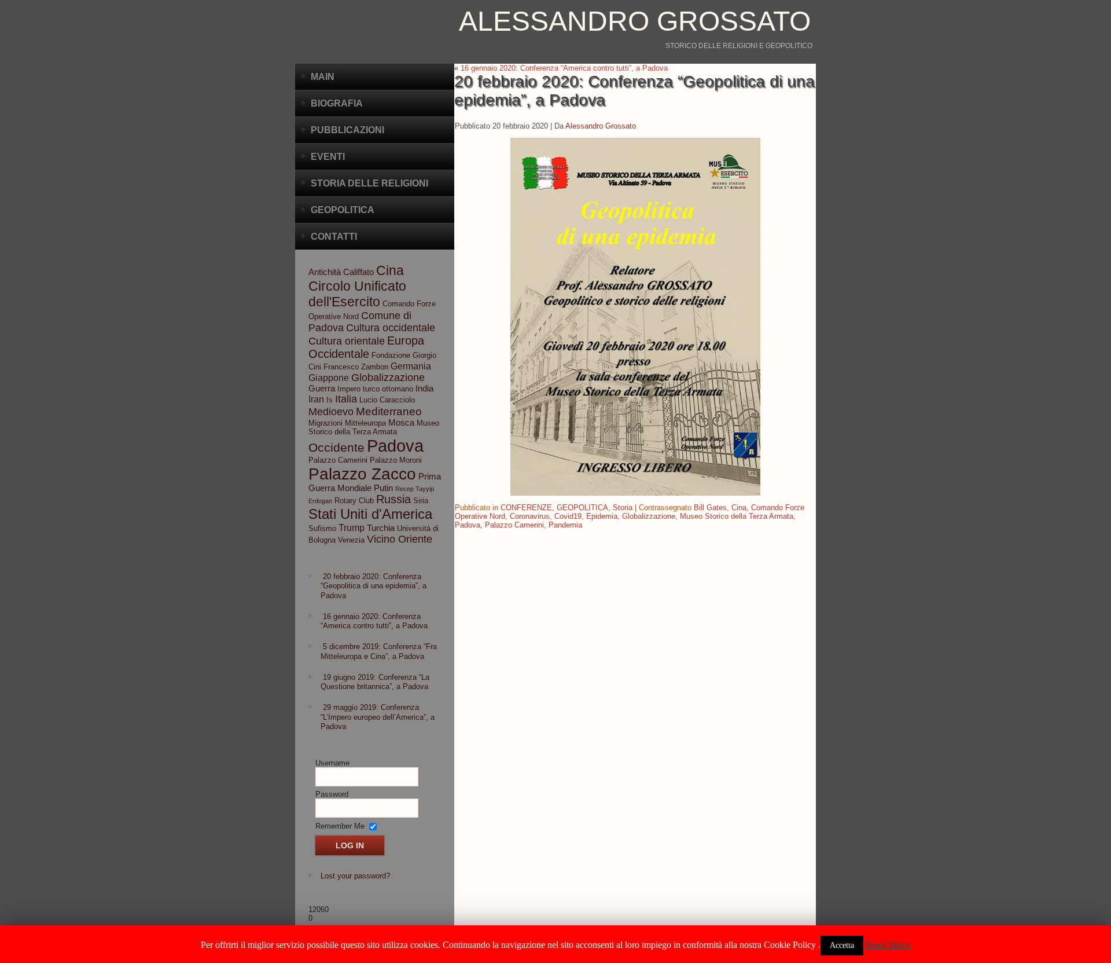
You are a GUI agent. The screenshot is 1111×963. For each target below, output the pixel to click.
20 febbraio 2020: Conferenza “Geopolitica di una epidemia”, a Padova (373, 586)
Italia (346, 399)
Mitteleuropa (365, 423)
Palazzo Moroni (396, 460)
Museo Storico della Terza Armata (373, 427)
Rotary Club (354, 500)
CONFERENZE (526, 507)
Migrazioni (325, 423)
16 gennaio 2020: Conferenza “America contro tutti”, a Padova (374, 621)
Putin (383, 488)
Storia (622, 507)
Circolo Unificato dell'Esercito (357, 294)
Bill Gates (710, 507)
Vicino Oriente (399, 539)
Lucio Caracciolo (387, 400)
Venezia (351, 540)
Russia (393, 499)
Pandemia (565, 525)
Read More (888, 945)
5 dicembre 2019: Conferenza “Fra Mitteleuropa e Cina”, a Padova (379, 651)
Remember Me (340, 825)
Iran (316, 399)
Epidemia (601, 516)
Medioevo (331, 412)
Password (331, 794)
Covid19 (568, 516)
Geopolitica (342, 210)
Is (329, 400)
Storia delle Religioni (369, 183)
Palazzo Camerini (337, 460)
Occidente (336, 447)
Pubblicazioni (347, 130)
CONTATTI (334, 236)
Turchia (381, 528)
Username (332, 763)
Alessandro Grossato (635, 21)
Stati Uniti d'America (370, 514)
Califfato (358, 272)
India (424, 388)
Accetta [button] (842, 945)
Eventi (328, 157)
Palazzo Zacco (362, 473)
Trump (352, 527)
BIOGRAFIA (337, 103)
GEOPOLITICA (582, 507)
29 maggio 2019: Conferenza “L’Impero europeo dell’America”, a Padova (378, 717)
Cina (390, 270)
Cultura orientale (346, 341)
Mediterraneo (389, 411)
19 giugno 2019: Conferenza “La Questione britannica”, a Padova (375, 682)
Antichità (324, 272)
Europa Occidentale (366, 347)
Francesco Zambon (355, 367)
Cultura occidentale (390, 328)
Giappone (328, 377)
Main (322, 77)
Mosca (401, 422)
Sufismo (322, 528)
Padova (395, 445)
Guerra (321, 388)
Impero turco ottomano (375, 389)
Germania (411, 366)
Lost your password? (355, 876)
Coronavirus (530, 516)
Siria (420, 500)
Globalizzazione (388, 377)
